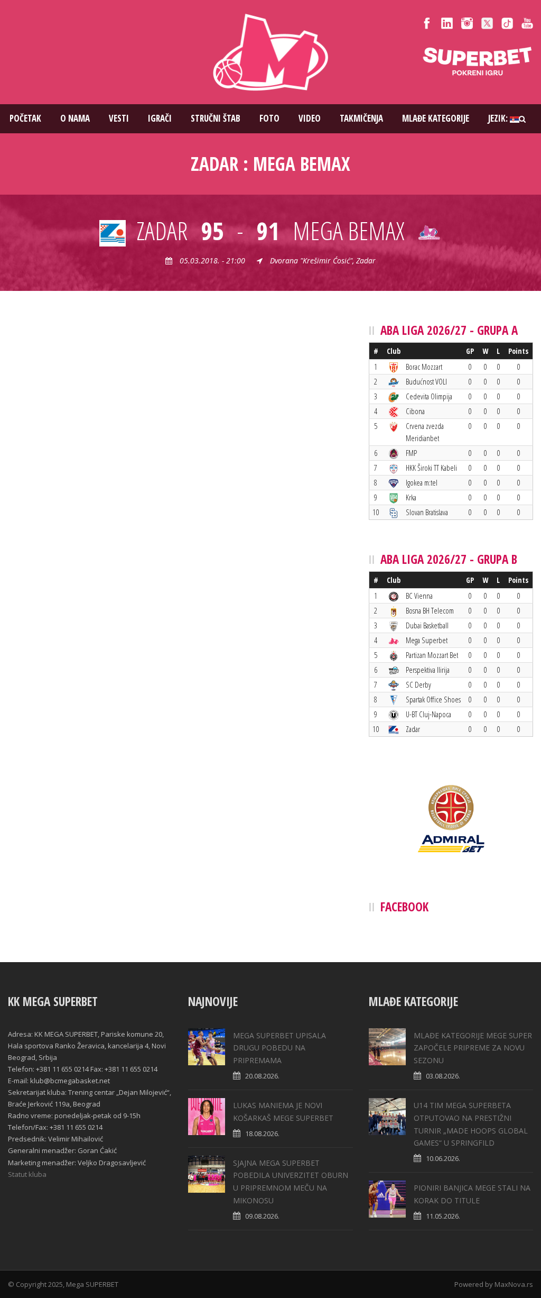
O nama (75, 118)
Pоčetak (25, 118)
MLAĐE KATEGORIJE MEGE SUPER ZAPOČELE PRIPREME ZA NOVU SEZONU (473, 1048)
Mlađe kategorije (435, 118)
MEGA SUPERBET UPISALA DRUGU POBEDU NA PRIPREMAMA (279, 1048)
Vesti (119, 118)
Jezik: (499, 118)
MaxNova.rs (514, 1284)
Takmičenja (361, 118)
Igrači (160, 118)
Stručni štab (215, 118)
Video (310, 118)
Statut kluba (27, 1174)
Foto (269, 118)
